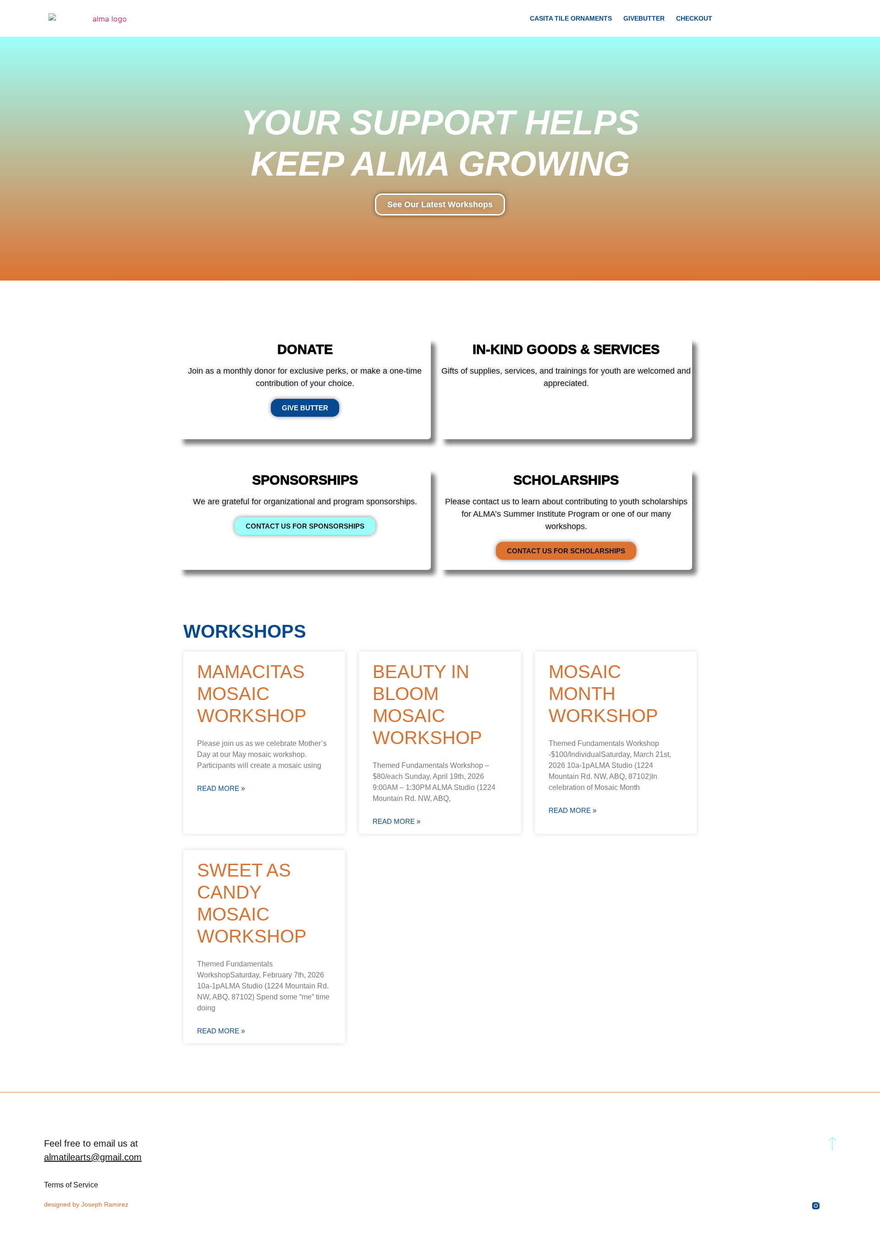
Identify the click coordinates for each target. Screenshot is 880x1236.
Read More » (221, 788)
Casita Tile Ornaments (571, 18)
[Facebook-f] (832, 1205)
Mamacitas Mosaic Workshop (252, 694)
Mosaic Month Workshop (603, 694)
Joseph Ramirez (104, 1204)
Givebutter (644, 18)
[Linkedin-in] (799, 1205)
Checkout (694, 18)
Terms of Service (71, 1185)
